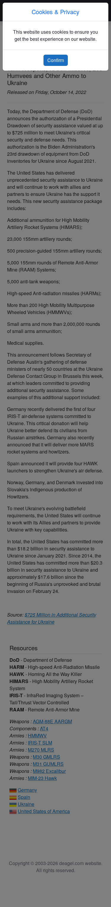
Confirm (55, 60)
